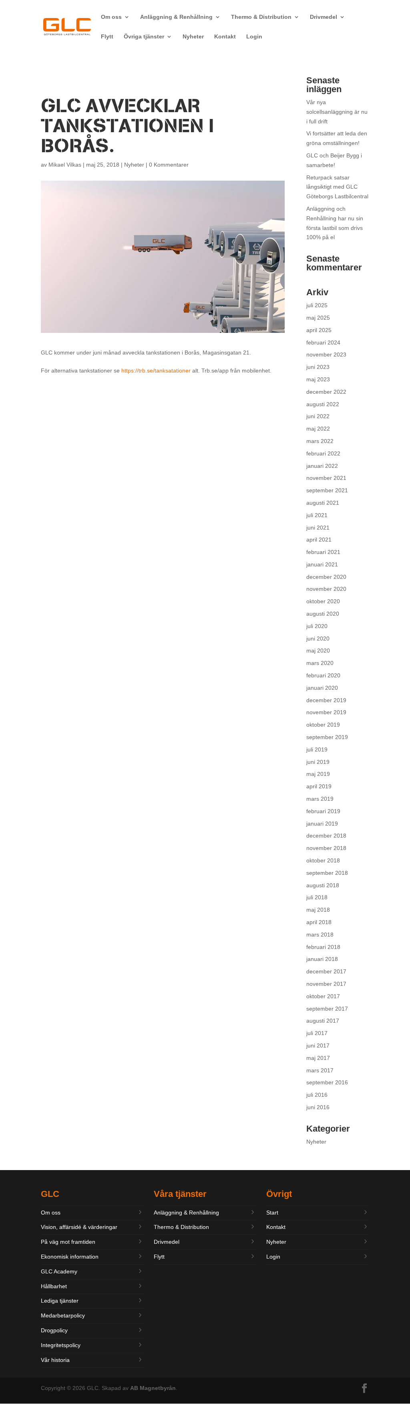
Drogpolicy (54, 1330)
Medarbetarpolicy (63, 1315)
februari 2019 (323, 811)
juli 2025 (317, 305)
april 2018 (319, 922)
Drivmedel (323, 17)
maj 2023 (318, 379)
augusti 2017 (322, 1020)
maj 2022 (318, 428)
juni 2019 (318, 762)
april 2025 (319, 330)
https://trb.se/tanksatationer (156, 370)
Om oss (111, 17)
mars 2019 (320, 799)
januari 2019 (322, 823)
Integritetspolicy (60, 1345)
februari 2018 (323, 947)
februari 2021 (323, 552)
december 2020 (326, 577)
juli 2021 (317, 515)
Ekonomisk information (69, 1256)
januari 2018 (322, 959)
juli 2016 (317, 1095)
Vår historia (55, 1360)
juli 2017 (317, 1033)
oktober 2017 (323, 996)
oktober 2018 (323, 860)
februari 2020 (323, 675)
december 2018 (326, 835)
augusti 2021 (322, 503)
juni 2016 (318, 1107)
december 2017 (326, 971)
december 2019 (326, 700)
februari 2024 (323, 342)
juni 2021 (318, 527)
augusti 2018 (322, 885)
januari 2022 (322, 466)
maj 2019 (318, 774)
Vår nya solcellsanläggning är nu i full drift (337, 112)
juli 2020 (317, 626)
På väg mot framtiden (68, 1242)
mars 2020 (320, 663)
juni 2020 (318, 638)
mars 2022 (320, 441)
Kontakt (225, 37)
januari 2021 (322, 564)
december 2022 (326, 392)
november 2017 (326, 984)
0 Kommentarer (169, 164)
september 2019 (327, 737)
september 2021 (327, 490)
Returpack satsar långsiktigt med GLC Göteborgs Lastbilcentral (337, 187)
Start (272, 1212)
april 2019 (319, 786)
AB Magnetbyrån (153, 1388)
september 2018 (327, 873)
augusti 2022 (322, 404)
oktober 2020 (323, 601)
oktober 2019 (323, 724)
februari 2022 (323, 453)
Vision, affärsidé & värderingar (79, 1227)
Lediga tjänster (59, 1300)
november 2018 (326, 848)
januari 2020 (322, 688)
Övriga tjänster (144, 37)
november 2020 (326, 589)
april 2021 (319, 539)
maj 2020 (318, 650)
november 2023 (326, 354)
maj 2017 (318, 1058)
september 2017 (327, 1008)
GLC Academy (59, 1271)
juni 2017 (318, 1045)
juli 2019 (317, 749)
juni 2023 (318, 367)
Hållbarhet (54, 1286)
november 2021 (326, 478)
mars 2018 (320, 934)
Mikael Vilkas (64, 164)
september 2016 (327, 1082)
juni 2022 (318, 416)
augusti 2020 (322, 613)
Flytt (107, 37)
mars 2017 (320, 1070)
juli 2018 (317, 897)
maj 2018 (318, 909)
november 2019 (326, 712)
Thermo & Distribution (261, 17)
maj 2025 (318, 317)
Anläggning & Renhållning (176, 17)
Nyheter (193, 37)
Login (254, 37)
